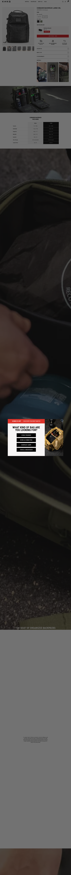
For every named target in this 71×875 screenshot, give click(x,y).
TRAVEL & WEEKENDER (26, 450)
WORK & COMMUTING (26, 440)
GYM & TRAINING (26, 435)
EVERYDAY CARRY (26, 445)
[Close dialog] (62, 420)
